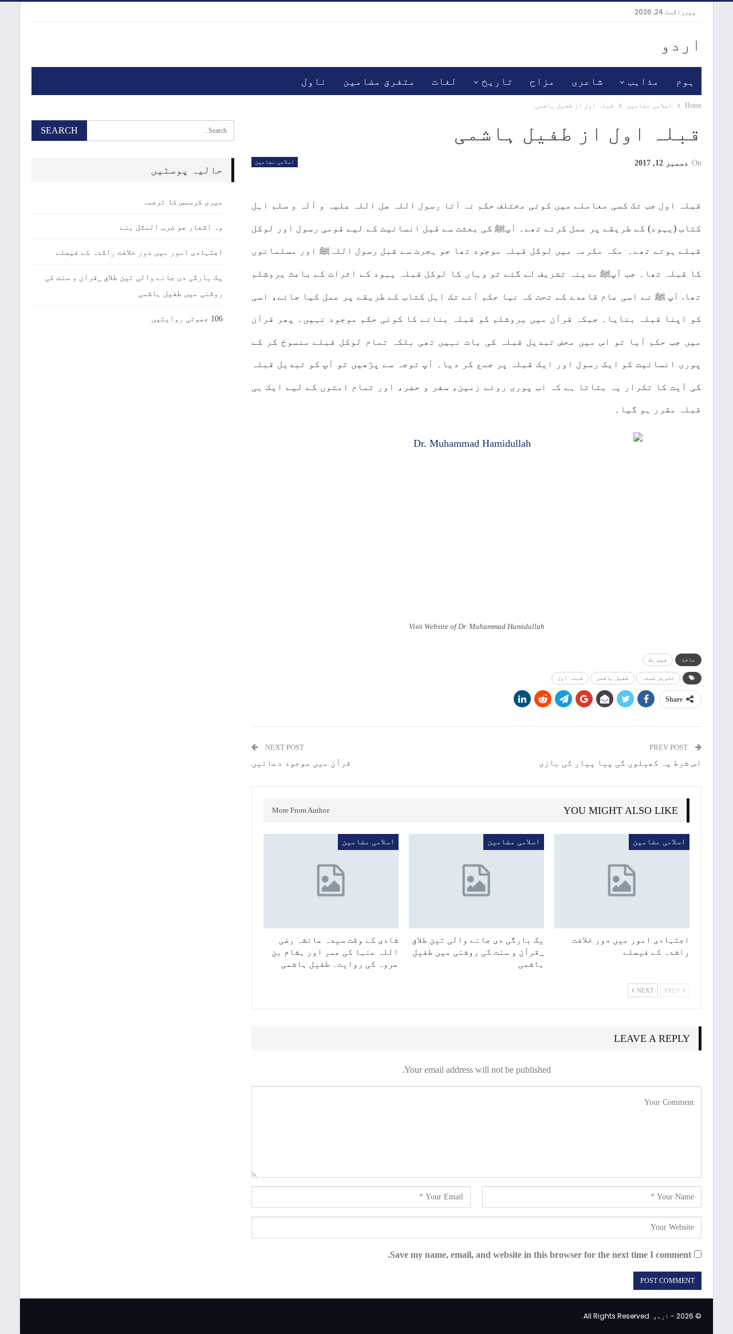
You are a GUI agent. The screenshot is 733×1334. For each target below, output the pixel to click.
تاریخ (497, 81)
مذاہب (643, 81)
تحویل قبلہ (658, 678)
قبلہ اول (570, 678)
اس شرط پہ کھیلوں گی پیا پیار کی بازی (620, 763)
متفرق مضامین (379, 81)
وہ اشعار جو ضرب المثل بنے (171, 227)
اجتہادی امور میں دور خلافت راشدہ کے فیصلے (139, 252)
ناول (313, 81)
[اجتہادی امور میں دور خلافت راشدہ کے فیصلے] (621, 881)
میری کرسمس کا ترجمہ (183, 202)
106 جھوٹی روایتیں (187, 318)
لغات (444, 81)
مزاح (542, 81)
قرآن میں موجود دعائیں (301, 763)
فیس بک (657, 659)
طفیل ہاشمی (612, 678)
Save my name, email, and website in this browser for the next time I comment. (539, 1255)
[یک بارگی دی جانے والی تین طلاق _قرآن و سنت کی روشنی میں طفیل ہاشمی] (476, 881)
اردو (681, 44)
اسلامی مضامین (274, 162)
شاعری (587, 81)
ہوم (685, 81)
